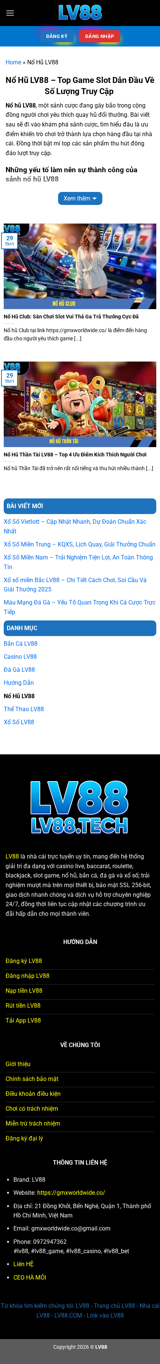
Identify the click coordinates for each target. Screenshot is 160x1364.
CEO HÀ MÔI (29, 1277)
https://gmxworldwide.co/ (71, 1192)
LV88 (12, 856)
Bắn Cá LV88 (21, 643)
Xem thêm (77, 198)
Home (13, 62)
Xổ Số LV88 (19, 722)
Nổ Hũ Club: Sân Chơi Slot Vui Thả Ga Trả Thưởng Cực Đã (71, 317)
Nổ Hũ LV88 (19, 696)
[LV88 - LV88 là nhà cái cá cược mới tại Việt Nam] (80, 13)
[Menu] (10, 13)
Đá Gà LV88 (19, 669)
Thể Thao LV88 (24, 709)
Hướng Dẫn (19, 682)
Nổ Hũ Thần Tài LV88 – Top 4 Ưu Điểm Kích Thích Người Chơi (75, 455)
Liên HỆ (23, 1264)
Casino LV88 (20, 656)
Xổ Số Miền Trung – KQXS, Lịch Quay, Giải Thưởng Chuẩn (80, 544)
